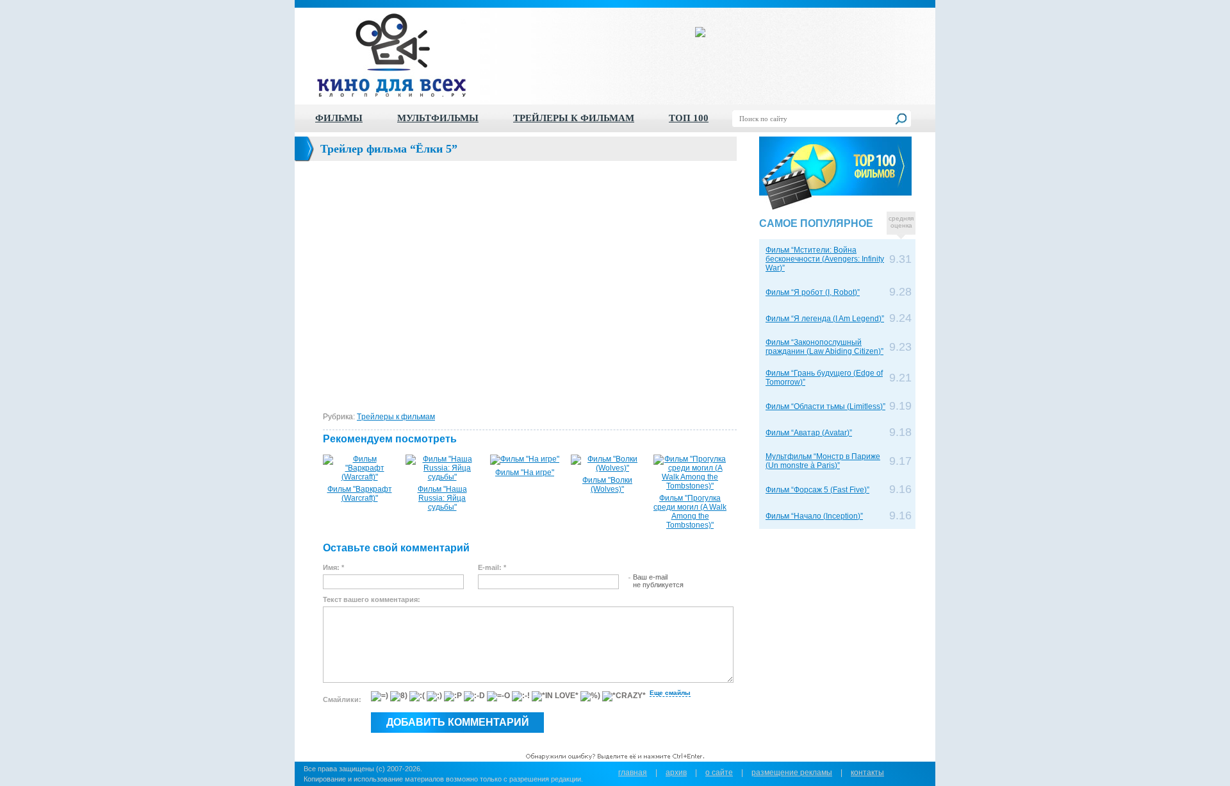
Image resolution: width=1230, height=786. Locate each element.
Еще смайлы (670, 692)
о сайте (719, 772)
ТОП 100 (689, 118)
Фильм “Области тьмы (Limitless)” (825, 406)
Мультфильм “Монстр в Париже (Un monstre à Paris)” (823, 461)
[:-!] (521, 696)
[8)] (398, 696)
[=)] (379, 696)
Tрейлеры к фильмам (396, 416)
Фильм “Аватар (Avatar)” (809, 432)
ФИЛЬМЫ (339, 118)
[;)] (434, 696)
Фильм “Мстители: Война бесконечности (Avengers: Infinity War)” (825, 259)
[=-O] (498, 696)
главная (632, 772)
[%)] (590, 696)
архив (676, 772)
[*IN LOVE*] (555, 696)
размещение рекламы (791, 772)
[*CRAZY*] (624, 696)
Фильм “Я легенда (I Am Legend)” (825, 318)
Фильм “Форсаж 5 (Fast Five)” (817, 489)
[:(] (417, 696)
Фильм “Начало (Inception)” (814, 516)
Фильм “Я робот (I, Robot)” (813, 292)
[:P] (453, 696)
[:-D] (474, 696)
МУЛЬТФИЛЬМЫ (438, 118)
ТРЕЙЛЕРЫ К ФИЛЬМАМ (573, 118)
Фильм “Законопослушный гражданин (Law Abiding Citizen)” (824, 347)
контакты (867, 772)
